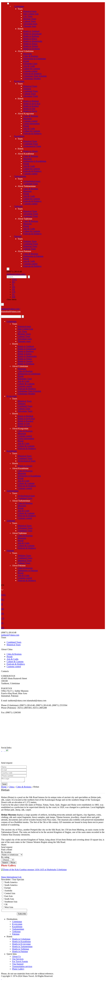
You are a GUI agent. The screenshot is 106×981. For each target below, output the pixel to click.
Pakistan (18, 236)
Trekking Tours (30, 241)
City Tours (27, 16)
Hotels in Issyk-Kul (31, 103)
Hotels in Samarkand (32, 34)
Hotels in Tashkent (31, 31)
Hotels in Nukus (30, 43)
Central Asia (9, 893)
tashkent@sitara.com (10, 635)
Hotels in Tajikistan (20, 949)
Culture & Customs (31, 68)
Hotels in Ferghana (31, 48)
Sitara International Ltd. (11, 877)
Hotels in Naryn (30, 111)
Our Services (17, 959)
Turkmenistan (20, 176)
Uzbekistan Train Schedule (35, 76)
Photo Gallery (18, 969)
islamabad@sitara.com (11, 311)
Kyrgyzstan (19, 81)
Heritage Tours (29, 19)
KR (13, 297)
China (11, 787)
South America (10, 885)
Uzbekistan (19, 6)
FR (13, 289)
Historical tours (29, 11)
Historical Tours (30, 86)
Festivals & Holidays (32, 73)
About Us (16, 956)
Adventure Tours (30, 96)
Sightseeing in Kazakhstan (34, 161)
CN (13, 292)
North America (10, 882)
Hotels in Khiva (30, 39)
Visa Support (17, 964)
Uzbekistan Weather (32, 78)
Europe (7, 888)
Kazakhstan (19, 136)
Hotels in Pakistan (20, 951)
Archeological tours (31, 181)
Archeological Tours (32, 146)
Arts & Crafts (29, 66)
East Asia (8, 896)
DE (13, 287)
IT (13, 284)
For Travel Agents (20, 961)
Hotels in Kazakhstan (21, 941)
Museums (27, 53)
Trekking (27, 88)
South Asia (9, 899)
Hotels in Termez (30, 46)
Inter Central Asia (31, 14)
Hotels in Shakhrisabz (32, 41)
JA (13, 294)
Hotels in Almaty (30, 151)
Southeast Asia (10, 901)
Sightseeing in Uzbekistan (34, 58)
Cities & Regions (30, 56)
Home (4, 787)
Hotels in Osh (29, 108)
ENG (14, 279)
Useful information (31, 123)
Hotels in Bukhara (31, 36)
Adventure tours (30, 24)
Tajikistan (18, 206)
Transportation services (22, 966)
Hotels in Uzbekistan (21, 939)
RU (13, 282)
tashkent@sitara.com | (16, 274)
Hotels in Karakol (31, 106)
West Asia (8, 907)
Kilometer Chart (30, 63)
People (26, 61)
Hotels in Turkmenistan (22, 946)
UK (6, 904)
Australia (8, 890)
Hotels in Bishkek (31, 101)
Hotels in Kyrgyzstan (21, 944)
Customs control (30, 71)
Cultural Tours (29, 21)
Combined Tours (30, 91)
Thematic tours (29, 26)
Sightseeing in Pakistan (33, 256)
